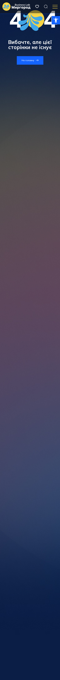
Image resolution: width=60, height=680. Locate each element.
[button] (56, 20)
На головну (28, 60)
